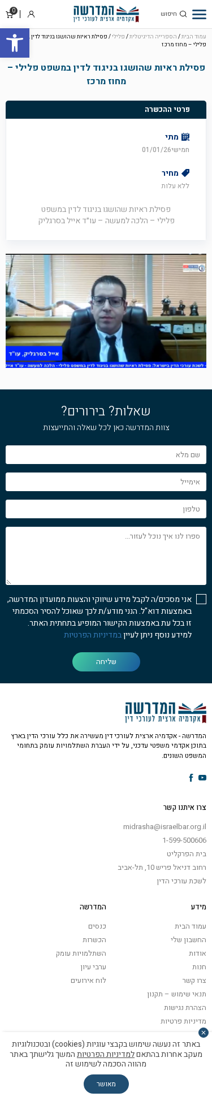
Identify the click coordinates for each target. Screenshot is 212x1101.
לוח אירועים (88, 980)
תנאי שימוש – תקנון (176, 994)
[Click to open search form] (183, 14)
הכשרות (94, 939)
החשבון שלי (188, 939)
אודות (197, 953)
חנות (199, 966)
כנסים (97, 926)
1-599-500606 (184, 840)
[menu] (199, 14)
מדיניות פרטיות (183, 1021)
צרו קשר (194, 980)
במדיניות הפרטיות (93, 635)
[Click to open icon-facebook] (191, 778)
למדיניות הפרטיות (106, 1054)
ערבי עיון (93, 966)
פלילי (118, 37)
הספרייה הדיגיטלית (153, 37)
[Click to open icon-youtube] (202, 778)
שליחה (106, 661)
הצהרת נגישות (185, 1007)
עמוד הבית (193, 37)
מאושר (106, 1084)
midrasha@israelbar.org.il (164, 826)
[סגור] (203, 1033)
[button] (14, 43)
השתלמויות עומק (81, 953)
